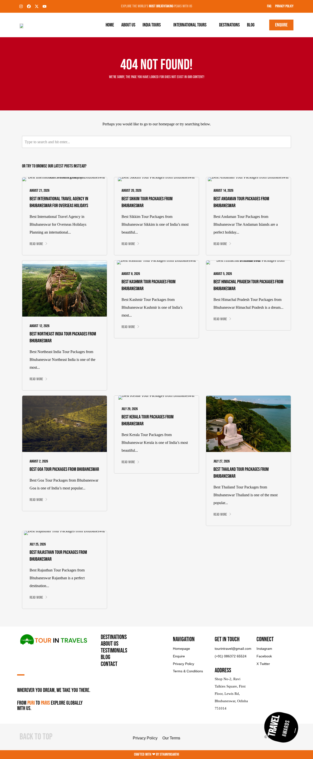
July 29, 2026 (130, 409)
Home (110, 25)
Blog (251, 25)
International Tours (189, 25)
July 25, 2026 (38, 544)
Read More (36, 244)
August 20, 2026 (131, 190)
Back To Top (36, 737)
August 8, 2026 (131, 274)
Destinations (229, 25)
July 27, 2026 (221, 461)
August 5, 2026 (222, 274)
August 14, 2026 (223, 190)
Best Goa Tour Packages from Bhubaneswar (64, 469)
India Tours (152, 25)
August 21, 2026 (39, 190)
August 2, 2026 (39, 461)
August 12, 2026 (39, 326)
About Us (128, 25)
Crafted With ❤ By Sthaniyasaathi (156, 754)
